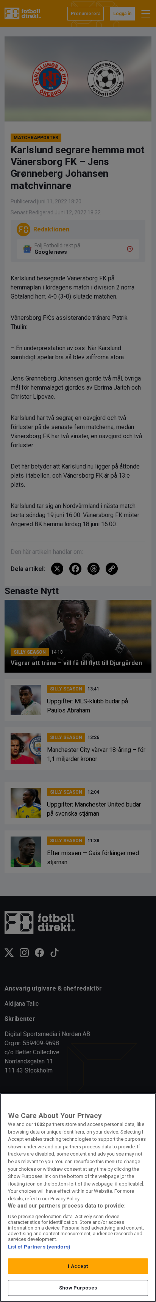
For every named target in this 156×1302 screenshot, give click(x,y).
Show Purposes (78, 1288)
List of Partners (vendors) (39, 1247)
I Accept (78, 1266)
